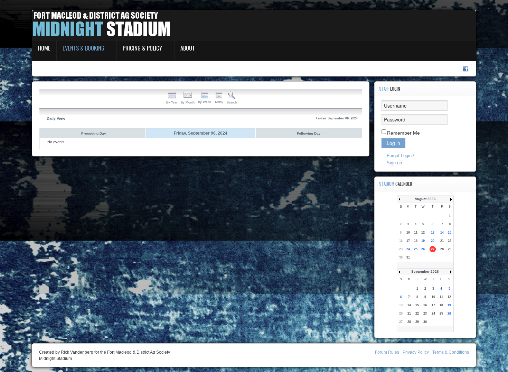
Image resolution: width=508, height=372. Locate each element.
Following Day (309, 133)
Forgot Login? (400, 155)
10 (408, 232)
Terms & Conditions (450, 352)
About (187, 48)
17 (408, 241)
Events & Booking (83, 48)
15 (449, 232)
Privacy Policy (416, 352)
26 (423, 249)
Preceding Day (93, 133)
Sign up (394, 162)
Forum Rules (387, 352)
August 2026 (425, 199)
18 (415, 241)
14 (442, 232)
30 (401, 257)
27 (432, 249)
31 (408, 257)
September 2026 (425, 271)
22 (449, 241)
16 (401, 241)
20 (432, 241)
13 (432, 232)
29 (449, 249)
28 (442, 249)
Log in (393, 142)
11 (415, 232)
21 (442, 241)
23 (401, 249)
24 (408, 249)
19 (423, 241)
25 (415, 249)
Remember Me (403, 133)
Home (44, 48)
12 (423, 232)
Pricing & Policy (142, 48)
